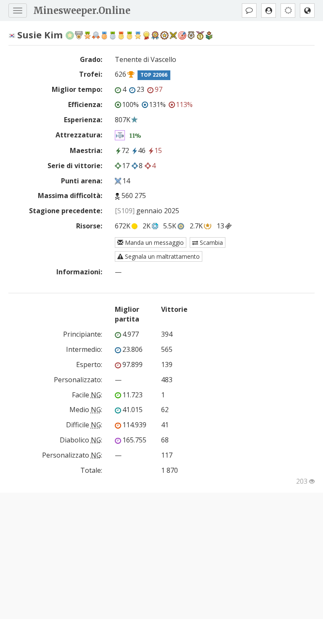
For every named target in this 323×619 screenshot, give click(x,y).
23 (140, 89)
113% (184, 104)
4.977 (130, 334)
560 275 (134, 195)
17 (126, 165)
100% (130, 104)
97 (158, 89)
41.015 (132, 409)
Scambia (210, 242)
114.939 (134, 424)
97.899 (132, 364)
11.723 (132, 394)
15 (158, 150)
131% (157, 104)
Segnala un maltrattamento (161, 256)
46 (142, 150)
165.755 (134, 440)
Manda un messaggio (153, 242)
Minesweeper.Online (81, 10)
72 (125, 150)
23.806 (132, 349)
